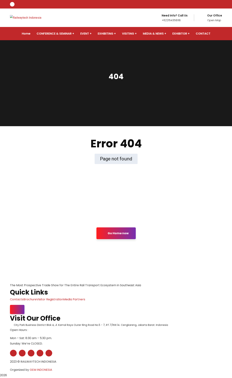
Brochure (30, 299)
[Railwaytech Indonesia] (25, 17)
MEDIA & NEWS (153, 34)
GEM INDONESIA (41, 370)
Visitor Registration (50, 299)
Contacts (16, 299)
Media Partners (74, 299)
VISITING (128, 34)
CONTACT (203, 34)
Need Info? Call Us (175, 15)
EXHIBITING (105, 34)
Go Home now (118, 233)
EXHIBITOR (179, 34)
